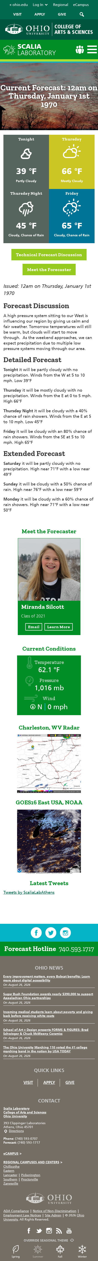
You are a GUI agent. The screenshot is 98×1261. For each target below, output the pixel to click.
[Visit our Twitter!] (50, 932)
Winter (82, 1256)
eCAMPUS (12, 1154)
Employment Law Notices (22, 1215)
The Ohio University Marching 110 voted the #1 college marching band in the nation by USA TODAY (45, 1049)
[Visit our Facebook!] (36, 932)
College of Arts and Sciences (24, 1112)
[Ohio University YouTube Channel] (69, 1230)
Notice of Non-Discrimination (54, 1211)
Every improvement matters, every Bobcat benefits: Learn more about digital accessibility (46, 978)
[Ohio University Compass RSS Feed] (59, 1230)
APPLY (39, 14)
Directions (16, 1131)
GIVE (62, 14)
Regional (60, 5)
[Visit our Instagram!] (65, 932)
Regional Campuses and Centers (32, 1162)
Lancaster (10, 1175)
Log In (38, 5)
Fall (60, 1256)
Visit (28, 1082)
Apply (49, 1082)
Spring (16, 1256)
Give (70, 1082)
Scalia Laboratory (16, 1108)
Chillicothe (11, 1167)
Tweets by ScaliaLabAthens (28, 892)
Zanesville (10, 1184)
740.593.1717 (76, 949)
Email (33, 626)
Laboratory (37, 49)
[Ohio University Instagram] (49, 1230)
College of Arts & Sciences (73, 29)
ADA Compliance (16, 1211)
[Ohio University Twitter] (39, 1230)
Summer (38, 1256)
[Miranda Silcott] (49, 599)
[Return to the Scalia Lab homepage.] (10, 49)
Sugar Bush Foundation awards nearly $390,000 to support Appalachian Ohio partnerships (48, 996)
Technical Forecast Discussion (49, 254)
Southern (10, 1179)
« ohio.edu (19, 5)
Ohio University (15, 1116)
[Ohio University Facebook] (29, 1230)
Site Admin (53, 1215)
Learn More (58, 626)
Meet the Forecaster (49, 269)
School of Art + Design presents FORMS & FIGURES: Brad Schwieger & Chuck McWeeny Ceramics (45, 1032)
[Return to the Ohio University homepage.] (27, 29)
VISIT (17, 14)
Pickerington (30, 1175)
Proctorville (29, 1179)
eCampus (81, 5)
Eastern (8, 1171)
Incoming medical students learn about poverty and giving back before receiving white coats (48, 1014)
